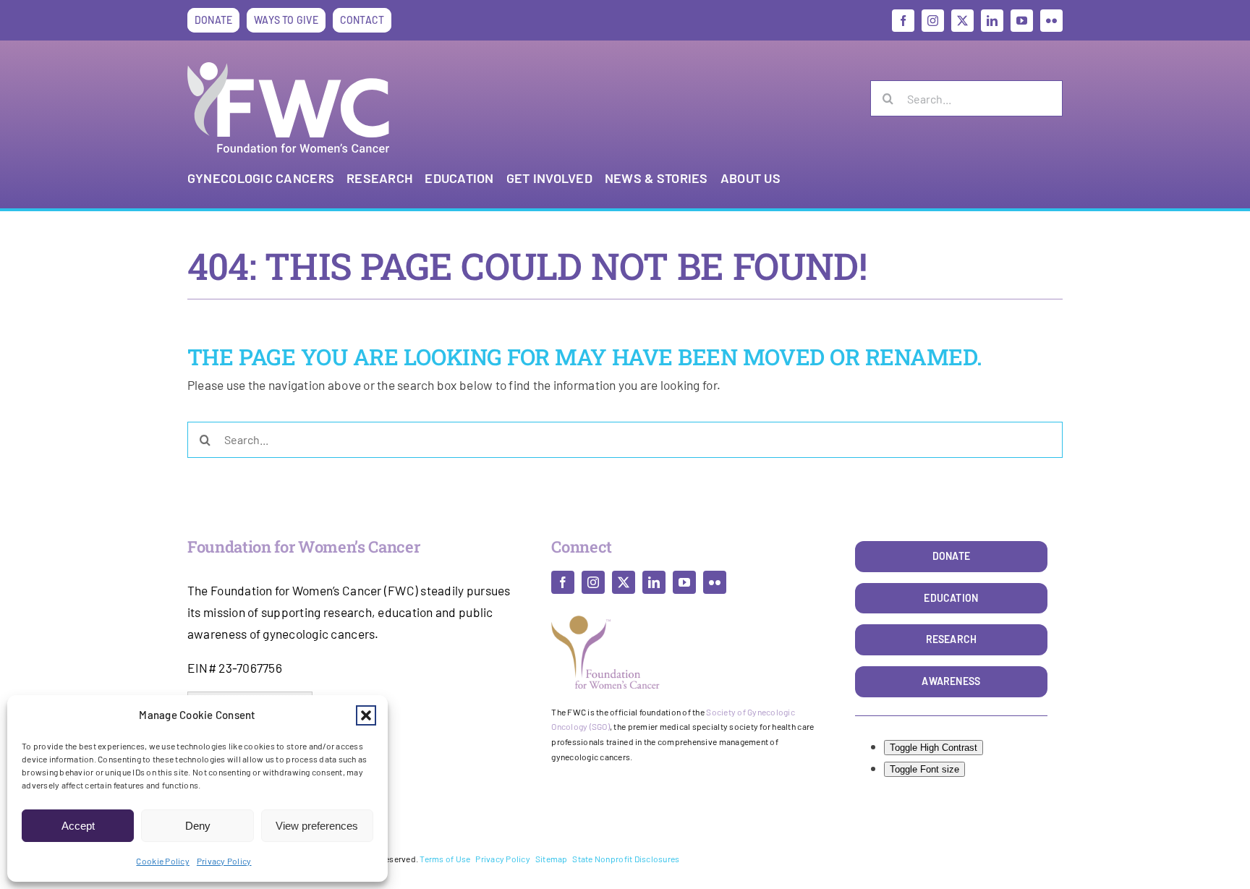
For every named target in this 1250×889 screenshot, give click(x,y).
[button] (366, 715)
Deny (198, 826)
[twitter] (962, 20)
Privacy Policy (224, 861)
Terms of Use (445, 859)
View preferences (317, 826)
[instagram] (933, 20)
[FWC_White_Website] (288, 68)
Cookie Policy (162, 861)
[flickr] (1051, 20)
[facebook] (903, 20)
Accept (78, 826)
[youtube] (1022, 20)
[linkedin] (992, 20)
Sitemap (551, 859)
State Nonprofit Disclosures (625, 859)
